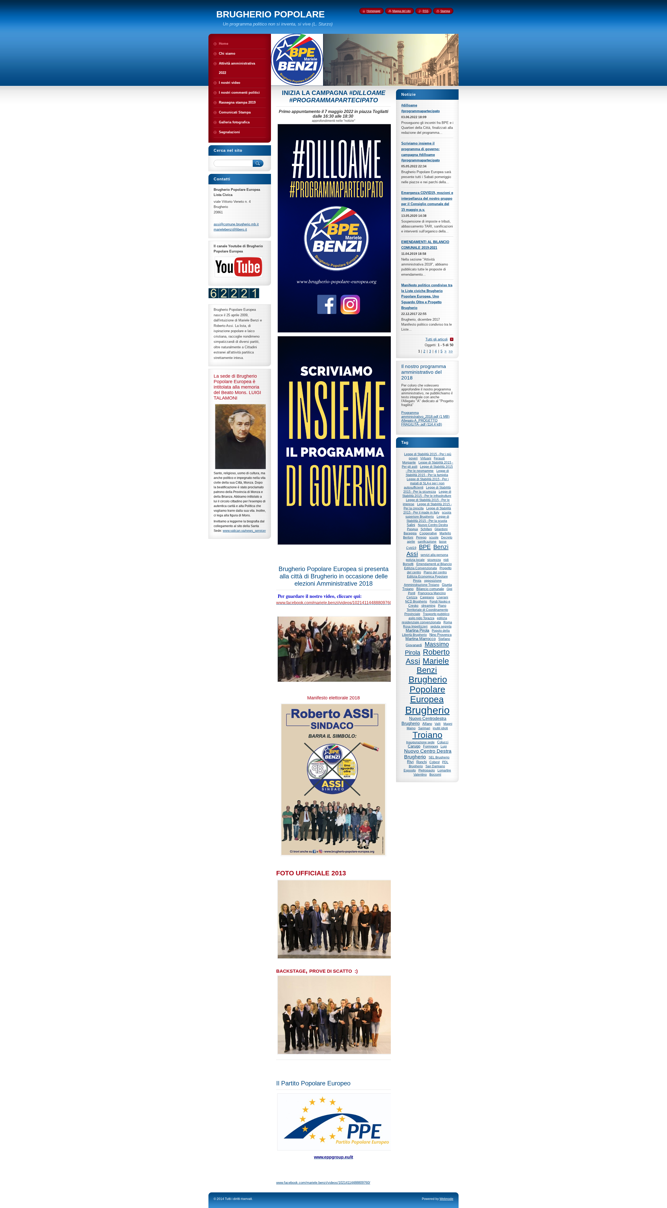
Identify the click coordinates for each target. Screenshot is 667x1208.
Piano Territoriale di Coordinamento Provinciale (426, 610)
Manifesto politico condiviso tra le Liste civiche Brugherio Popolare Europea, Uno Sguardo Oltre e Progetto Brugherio (426, 296)
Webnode (446, 1198)
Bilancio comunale (430, 589)
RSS (425, 10)
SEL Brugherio (439, 757)
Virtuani (425, 458)
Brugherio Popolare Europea (428, 689)
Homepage (373, 10)
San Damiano (435, 766)
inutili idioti (440, 728)
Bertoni (408, 537)
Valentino (420, 774)
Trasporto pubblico (436, 614)
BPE (425, 546)
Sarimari (424, 728)
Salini (411, 525)
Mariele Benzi (433, 665)
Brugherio (427, 710)
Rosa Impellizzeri (415, 626)
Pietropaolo (426, 770)
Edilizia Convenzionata (420, 568)
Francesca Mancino (432, 593)
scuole (434, 537)
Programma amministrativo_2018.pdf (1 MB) (425, 415)
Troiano (427, 735)
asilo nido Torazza (421, 618)
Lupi (444, 746)
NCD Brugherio (416, 601)
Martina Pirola (417, 630)
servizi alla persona (434, 554)
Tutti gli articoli (436, 339)
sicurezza (434, 559)
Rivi (410, 762)
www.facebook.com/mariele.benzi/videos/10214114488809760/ (323, 1183)
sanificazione (427, 541)
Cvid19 (411, 547)
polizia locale (415, 559)
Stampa (445, 10)
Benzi (440, 546)
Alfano (427, 724)
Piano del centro (435, 572)
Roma (447, 622)
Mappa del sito (401, 10)
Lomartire (444, 770)
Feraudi (439, 458)
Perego (421, 537)
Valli (438, 723)
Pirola (417, 580)
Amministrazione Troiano (421, 584)
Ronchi (421, 762)
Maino (411, 728)
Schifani (426, 529)
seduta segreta (441, 626)
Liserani (442, 597)
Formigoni (430, 746)
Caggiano (427, 597)
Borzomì (435, 774)
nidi (446, 559)
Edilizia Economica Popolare (427, 576)
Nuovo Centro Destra (433, 525)
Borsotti (408, 564)
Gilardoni (441, 529)
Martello (445, 533)
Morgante (409, 462)
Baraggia (410, 533)
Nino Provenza (440, 635)
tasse (443, 541)
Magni (447, 723)
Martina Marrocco (420, 639)
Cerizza (411, 597)
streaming (428, 605)
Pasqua (412, 529)
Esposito (410, 770)
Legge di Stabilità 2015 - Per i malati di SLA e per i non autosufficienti (426, 483)
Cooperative (428, 533)
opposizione (433, 580)
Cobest (434, 762)
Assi (412, 554)
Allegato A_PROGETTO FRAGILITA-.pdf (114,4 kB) (421, 422)
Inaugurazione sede (420, 742)
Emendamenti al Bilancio (434, 564)
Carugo (414, 746)
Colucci (442, 742)
